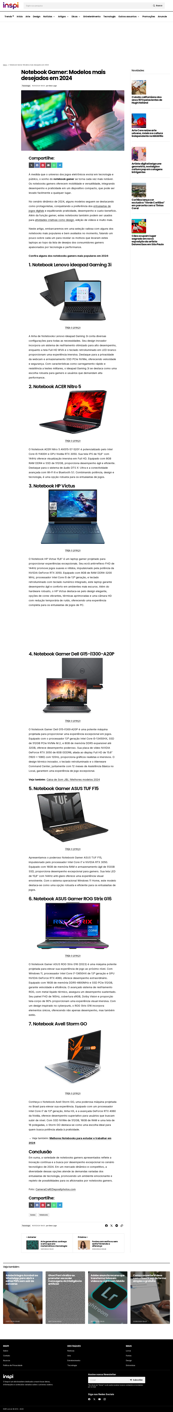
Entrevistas (130, 1365)
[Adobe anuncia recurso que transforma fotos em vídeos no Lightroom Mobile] (108, 1297)
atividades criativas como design (54, 220)
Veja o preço (73, 327)
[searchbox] (88, 6)
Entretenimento (73, 1360)
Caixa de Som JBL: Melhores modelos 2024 (73, 779)
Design (129, 1360)
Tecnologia (26, 86)
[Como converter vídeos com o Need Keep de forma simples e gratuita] (150, 1297)
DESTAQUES (74, 1346)
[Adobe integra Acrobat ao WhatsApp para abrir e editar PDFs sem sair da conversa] (23, 1297)
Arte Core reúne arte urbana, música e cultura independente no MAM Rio (147, 133)
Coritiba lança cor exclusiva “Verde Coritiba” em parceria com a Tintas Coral (148, 204)
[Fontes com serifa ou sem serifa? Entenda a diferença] (98, 1243)
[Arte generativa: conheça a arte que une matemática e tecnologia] (47, 1243)
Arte (69, 1356)
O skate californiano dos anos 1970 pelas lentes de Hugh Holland (147, 100)
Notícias (70, 1351)
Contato (6, 1356)
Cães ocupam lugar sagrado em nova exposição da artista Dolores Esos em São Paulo (148, 240)
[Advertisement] (86, 43)
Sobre (5, 1351)
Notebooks (44, 1215)
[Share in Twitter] (111, 1225)
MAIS (129, 1346)
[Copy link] (121, 1225)
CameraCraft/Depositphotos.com (56, 1189)
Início (5, 65)
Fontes (129, 1356)
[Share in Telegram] (116, 1225)
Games (32, 1215)
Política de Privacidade (12, 1365)
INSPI (6, 1346)
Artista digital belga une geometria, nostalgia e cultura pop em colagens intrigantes (147, 168)
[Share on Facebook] (106, 1225)
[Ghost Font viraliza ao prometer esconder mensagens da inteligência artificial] (65, 1297)
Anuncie (6, 1360)
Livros (128, 1351)
